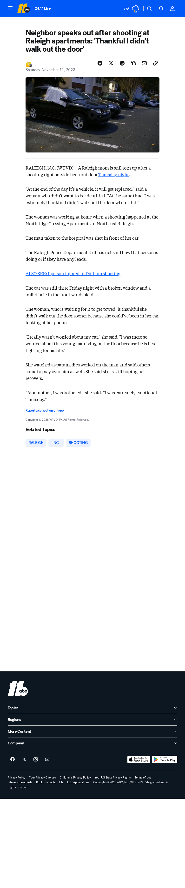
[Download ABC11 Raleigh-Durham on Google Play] (164, 759)
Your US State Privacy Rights (113, 777)
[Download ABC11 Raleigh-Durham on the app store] (138, 759)
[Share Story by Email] (144, 63)
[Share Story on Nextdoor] (133, 63)
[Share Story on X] (111, 63)
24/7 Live (43, 8)
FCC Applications (78, 782)
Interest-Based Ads (20, 782)
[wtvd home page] (18, 688)
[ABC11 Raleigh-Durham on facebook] (12, 759)
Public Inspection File (49, 782)
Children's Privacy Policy (75, 777)
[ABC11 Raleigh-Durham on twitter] (24, 759)
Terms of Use (143, 777)
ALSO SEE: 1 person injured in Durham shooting (73, 273)
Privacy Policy (16, 777)
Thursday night (113, 174)
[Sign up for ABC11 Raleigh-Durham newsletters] (47, 759)
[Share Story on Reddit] (122, 63)
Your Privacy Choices (42, 777)
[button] (10, 8)
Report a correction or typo (45, 410)
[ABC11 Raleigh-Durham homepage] (23, 8)
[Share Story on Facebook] (100, 63)
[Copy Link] (155, 63)
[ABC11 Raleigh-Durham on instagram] (35, 759)
